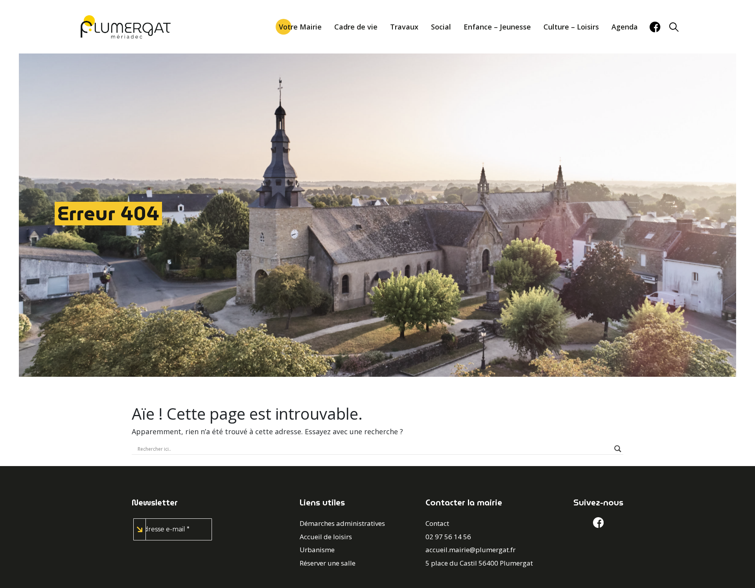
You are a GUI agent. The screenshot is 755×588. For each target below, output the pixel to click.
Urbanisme (317, 549)
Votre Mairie (300, 26)
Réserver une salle (327, 563)
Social (441, 26)
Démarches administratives (342, 523)
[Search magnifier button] (617, 448)
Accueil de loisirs (326, 536)
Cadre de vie (356, 26)
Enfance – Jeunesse (497, 26)
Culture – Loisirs (571, 26)
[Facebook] (655, 27)
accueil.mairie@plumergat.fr (470, 549)
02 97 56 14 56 (448, 536)
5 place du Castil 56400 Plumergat (479, 563)
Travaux (404, 26)
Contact (437, 523)
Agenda (624, 26)
